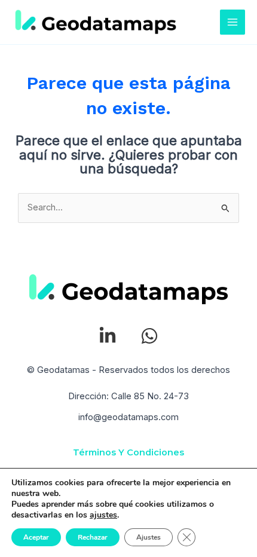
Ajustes (148, 537)
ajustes (103, 515)
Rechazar (93, 537)
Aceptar (36, 537)
